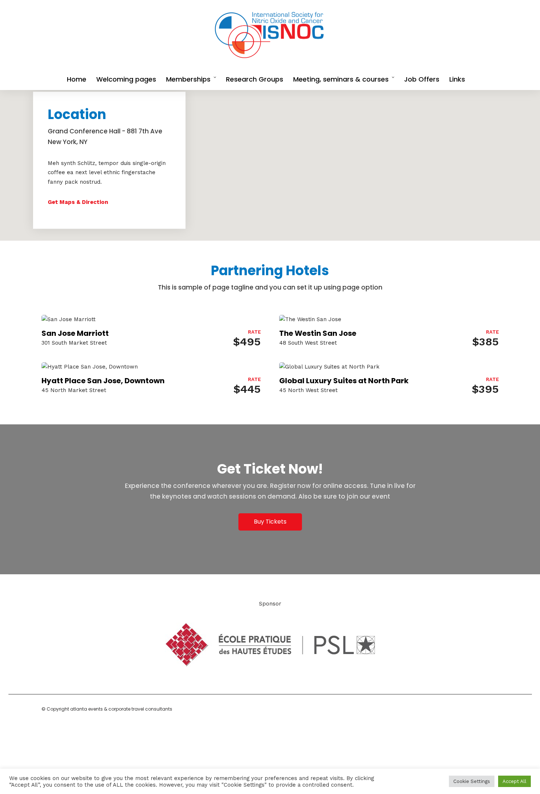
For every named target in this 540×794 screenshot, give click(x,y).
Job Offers (421, 79)
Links (457, 79)
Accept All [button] (514, 781)
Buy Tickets (270, 521)
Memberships (188, 79)
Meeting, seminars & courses (341, 79)
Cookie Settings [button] (471, 781)
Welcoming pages (126, 79)
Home (76, 79)
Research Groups (254, 79)
